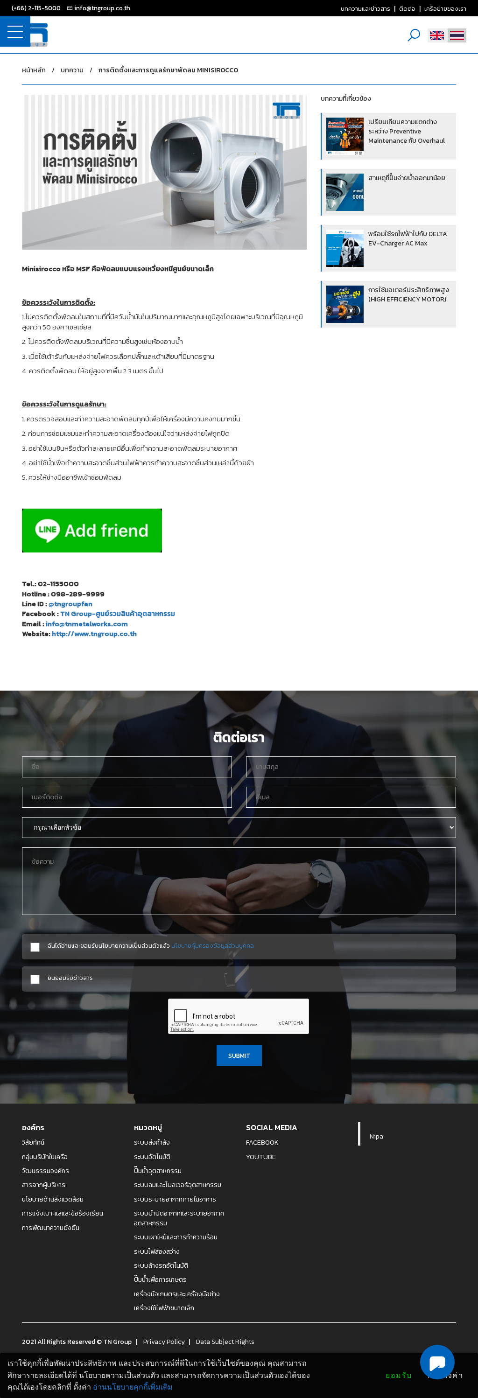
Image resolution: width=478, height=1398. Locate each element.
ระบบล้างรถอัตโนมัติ (161, 1265)
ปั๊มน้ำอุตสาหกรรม (158, 1170)
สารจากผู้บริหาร (43, 1184)
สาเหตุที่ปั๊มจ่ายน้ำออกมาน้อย (406, 178)
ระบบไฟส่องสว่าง (157, 1251)
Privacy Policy (164, 1341)
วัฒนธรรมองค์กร (45, 1170)
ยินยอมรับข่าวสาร (70, 977)
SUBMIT (239, 1055)
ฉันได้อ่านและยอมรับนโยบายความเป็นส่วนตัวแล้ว (151, 945)
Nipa (376, 1136)
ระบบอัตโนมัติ (152, 1156)
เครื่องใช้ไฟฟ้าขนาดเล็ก (164, 1308)
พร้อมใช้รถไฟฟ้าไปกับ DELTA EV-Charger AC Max (407, 238)
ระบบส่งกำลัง (152, 1142)
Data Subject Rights (225, 1341)
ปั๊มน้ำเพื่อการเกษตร (160, 1279)
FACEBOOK (262, 1142)
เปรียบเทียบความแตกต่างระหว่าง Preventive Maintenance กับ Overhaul (406, 131)
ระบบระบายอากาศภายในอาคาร (175, 1199)
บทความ (72, 70)
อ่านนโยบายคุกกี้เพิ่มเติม (133, 1387)
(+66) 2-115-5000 (36, 8)
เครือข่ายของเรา (445, 8)
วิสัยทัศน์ (33, 1142)
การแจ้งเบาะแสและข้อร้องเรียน (62, 1213)
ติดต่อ (407, 8)
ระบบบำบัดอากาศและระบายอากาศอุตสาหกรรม (179, 1218)
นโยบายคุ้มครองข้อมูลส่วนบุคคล (212, 945)
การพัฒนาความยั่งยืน (50, 1227)
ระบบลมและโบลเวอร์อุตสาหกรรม (177, 1184)
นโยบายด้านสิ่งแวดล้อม (53, 1199)
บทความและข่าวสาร (365, 8)
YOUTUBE (261, 1156)
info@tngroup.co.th (102, 8)
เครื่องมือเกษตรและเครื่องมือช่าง (177, 1294)
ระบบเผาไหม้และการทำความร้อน (176, 1237)
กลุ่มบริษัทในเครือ (45, 1156)
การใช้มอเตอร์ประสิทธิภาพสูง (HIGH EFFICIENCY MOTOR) (408, 294)
